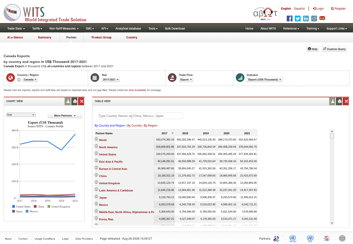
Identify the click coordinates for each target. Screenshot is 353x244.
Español (299, 8)
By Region (151, 125)
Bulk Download (175, 28)
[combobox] (21, 115)
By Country (134, 125)
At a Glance (15, 37)
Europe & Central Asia (113, 168)
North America (108, 147)
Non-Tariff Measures (62, 28)
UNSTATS (310, 238)
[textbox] (140, 116)
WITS (48, 12)
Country (131, 37)
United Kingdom (109, 183)
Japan (103, 197)
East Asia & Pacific (111, 161)
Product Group (101, 37)
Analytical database (128, 28)
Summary (44, 37)
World (103, 140)
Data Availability (138, 90)
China (103, 176)
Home (249, 28)
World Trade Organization (327, 238)
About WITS (268, 28)
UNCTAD (293, 238)
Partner (71, 37)
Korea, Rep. (106, 219)
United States (107, 154)
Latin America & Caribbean (116, 190)
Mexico (103, 204)
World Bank (343, 238)
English (286, 8)
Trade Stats (15, 28)
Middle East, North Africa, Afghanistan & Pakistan (130, 212)
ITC (277, 238)
